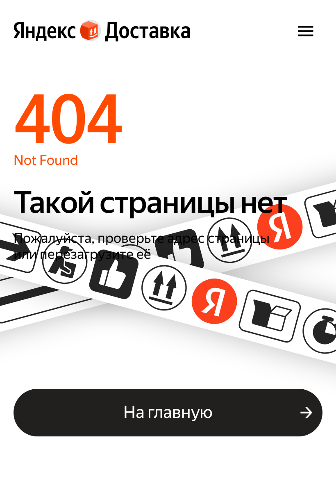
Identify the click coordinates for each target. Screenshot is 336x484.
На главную (168, 412)
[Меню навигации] (305, 31)
